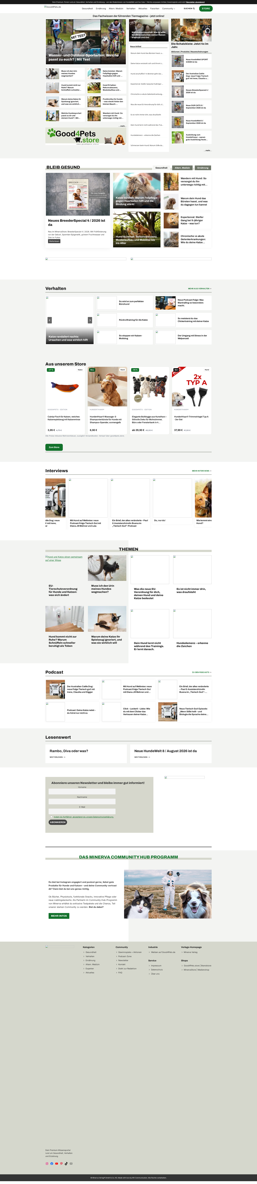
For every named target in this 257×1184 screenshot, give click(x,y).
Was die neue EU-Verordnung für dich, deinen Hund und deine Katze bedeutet (147, 104)
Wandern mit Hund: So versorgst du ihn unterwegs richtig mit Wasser (113, 115)
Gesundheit (87, 8)
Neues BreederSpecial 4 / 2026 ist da (197, 91)
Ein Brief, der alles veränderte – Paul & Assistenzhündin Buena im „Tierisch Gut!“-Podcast (124, 523)
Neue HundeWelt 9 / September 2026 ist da (196, 122)
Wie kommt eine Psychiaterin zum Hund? (207, 521)
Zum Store (54, 447)
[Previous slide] (50, 42)
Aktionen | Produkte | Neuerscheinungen (189, 52)
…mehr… (122, 126)
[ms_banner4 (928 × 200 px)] (85, 136)
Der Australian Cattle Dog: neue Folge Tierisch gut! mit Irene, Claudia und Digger (197, 76)
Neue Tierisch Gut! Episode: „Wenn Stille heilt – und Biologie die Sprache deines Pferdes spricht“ (193, 712)
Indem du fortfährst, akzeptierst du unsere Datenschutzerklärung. (84, 817)
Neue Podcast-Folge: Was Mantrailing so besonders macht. (191, 303)
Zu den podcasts (200, 672)
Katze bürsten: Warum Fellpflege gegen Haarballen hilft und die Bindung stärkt (113, 73)
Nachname (82, 797)
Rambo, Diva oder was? (69, 751)
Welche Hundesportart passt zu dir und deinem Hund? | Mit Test (71, 115)
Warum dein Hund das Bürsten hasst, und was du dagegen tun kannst (147, 53)
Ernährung (101, 8)
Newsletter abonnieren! (195, 2)
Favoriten (154, 8)
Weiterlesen (54, 241)
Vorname (82, 787)
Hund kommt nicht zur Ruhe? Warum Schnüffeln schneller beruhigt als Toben (71, 87)
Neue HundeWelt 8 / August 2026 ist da (165, 751)
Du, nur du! (153, 520)
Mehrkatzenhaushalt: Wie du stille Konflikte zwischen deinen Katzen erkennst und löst (148, 35)
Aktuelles (142, 8)
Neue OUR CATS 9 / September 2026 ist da (196, 106)
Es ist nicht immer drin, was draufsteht (146, 115)
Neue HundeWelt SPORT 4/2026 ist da (197, 61)
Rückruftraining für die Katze (133, 320)
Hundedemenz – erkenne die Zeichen (145, 135)
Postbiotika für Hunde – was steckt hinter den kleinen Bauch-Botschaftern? (113, 101)
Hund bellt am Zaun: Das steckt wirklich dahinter (68, 338)
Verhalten (130, 8)
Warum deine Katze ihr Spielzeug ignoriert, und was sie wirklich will (71, 101)
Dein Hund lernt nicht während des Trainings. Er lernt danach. (147, 125)
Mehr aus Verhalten (198, 288)
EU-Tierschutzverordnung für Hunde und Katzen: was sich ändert (63, 590)
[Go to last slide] (50, 504)
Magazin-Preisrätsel (184, 43)
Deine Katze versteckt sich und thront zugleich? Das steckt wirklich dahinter (147, 63)
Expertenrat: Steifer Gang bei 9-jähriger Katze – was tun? (147, 84)
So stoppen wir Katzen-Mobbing (130, 337)
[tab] (161, 167)
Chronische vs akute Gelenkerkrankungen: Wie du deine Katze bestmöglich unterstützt (147, 94)
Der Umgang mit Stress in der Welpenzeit (192, 337)
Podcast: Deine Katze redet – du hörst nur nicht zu (81, 711)
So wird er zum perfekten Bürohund (131, 302)
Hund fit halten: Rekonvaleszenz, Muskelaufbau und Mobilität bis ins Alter (112, 87)
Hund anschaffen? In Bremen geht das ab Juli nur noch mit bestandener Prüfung (147, 74)
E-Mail (82, 807)
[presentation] (86, 41)
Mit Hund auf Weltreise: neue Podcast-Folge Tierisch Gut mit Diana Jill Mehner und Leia (79, 523)
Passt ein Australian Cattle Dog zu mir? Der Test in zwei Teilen (85, 57)
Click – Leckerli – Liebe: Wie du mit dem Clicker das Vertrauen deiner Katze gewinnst (136, 712)
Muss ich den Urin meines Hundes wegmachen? (69, 73)
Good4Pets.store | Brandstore (197, 965)
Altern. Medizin (116, 8)
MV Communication (139, 1178)
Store (206, 8)
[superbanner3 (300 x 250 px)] (185, 778)
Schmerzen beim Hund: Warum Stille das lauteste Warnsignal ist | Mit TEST (147, 145)
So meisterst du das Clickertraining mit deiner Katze (193, 319)
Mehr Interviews (200, 471)
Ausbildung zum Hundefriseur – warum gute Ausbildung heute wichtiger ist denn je (196, 137)
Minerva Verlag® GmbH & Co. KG (104, 1178)
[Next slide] (122, 42)
